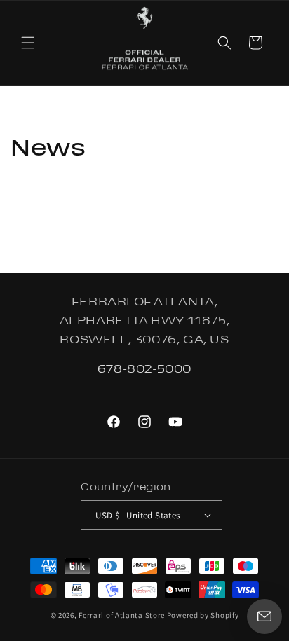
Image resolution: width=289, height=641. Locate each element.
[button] (28, 42)
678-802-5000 (144, 368)
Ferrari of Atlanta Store (122, 615)
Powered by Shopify (203, 615)
